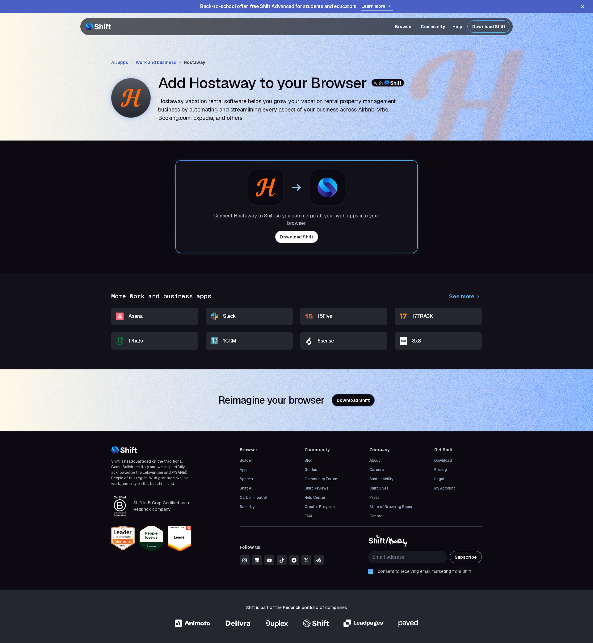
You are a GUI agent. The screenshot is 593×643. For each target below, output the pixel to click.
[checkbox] (370, 571)
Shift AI (246, 488)
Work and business (156, 62)
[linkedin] (257, 560)
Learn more (373, 6)
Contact (376, 516)
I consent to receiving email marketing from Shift (423, 571)
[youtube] (269, 560)
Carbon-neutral (253, 497)
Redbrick (292, 607)
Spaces (246, 479)
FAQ (308, 516)
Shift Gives (378, 488)
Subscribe (466, 557)
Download (443, 460)
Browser (404, 26)
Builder (246, 460)
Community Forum (321, 479)
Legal (439, 479)
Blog (309, 460)
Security (247, 506)
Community (433, 26)
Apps (244, 469)
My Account (444, 488)
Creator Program (320, 506)
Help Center (315, 497)
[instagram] (245, 560)
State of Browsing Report (391, 506)
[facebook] (294, 560)
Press (374, 497)
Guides (311, 469)
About (374, 460)
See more (461, 296)
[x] (306, 560)
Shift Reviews (316, 488)
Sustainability (381, 479)
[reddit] (319, 560)
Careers (376, 469)
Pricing (440, 469)
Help (457, 26)
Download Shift (488, 26)
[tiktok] (282, 560)
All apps (119, 62)
